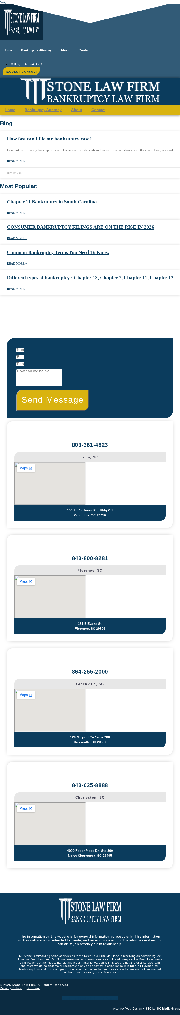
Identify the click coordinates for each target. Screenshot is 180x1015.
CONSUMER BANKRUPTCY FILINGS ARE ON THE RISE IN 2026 (80, 227)
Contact (84, 50)
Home (8, 50)
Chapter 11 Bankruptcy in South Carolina (52, 202)
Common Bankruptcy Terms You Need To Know (58, 252)
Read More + (17, 161)
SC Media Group (168, 1008)
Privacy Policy (11, 988)
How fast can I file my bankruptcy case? (49, 139)
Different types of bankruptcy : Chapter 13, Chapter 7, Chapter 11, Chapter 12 (90, 277)
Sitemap (33, 988)
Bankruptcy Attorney (36, 50)
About (65, 50)
